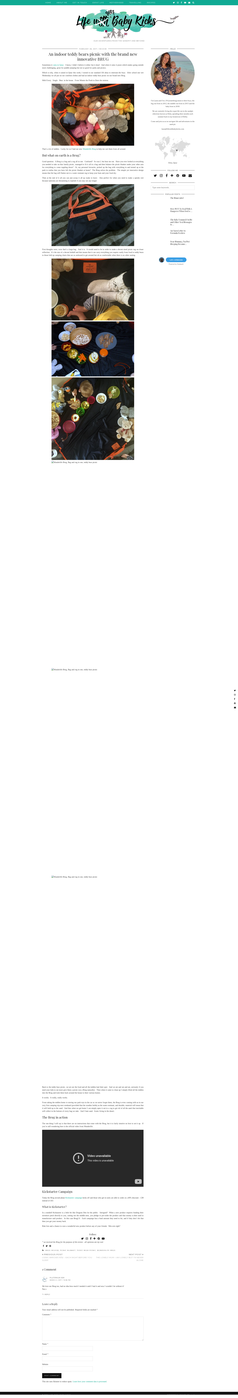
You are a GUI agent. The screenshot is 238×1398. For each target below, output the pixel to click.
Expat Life (98, 3)
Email (45, 1354)
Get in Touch (80, 3)
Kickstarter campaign (73, 1198)
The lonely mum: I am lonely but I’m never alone (120, 1257)
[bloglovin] (172, 175)
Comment (46, 1315)
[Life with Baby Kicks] (119, 19)
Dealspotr (180, 264)
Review (103, 49)
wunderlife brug (106, 1250)
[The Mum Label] (159, 201)
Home (48, 3)
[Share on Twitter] (47, 1246)
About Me (62, 3)
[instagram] (178, 2)
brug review (52, 1250)
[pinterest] (177, 175)
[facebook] (181, 2)
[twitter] (174, 2)
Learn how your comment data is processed (89, 1382)
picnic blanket (68, 1250)
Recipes (151, 3)
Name (45, 1344)
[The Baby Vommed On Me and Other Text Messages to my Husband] (159, 223)
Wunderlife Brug (89, 149)
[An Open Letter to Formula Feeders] (159, 234)
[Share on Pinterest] (50, 1246)
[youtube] (185, 2)
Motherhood (116, 3)
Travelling (135, 3)
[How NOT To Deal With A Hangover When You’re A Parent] (159, 212)
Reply (47, 1294)
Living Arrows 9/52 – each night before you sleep (67, 1257)
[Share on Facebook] (43, 1246)
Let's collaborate (176, 259)
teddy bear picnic (86, 1250)
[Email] (189, 2)
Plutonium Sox (57, 1278)
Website (45, 1364)
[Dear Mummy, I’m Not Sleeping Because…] (159, 244)
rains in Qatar (58, 65)
